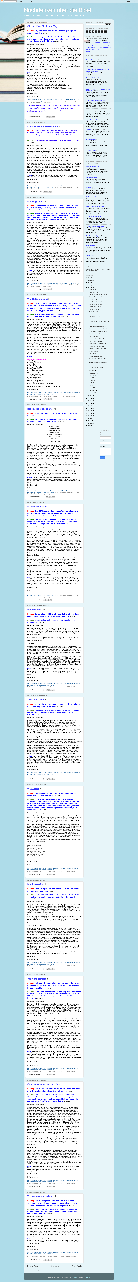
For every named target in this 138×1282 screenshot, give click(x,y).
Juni (90, 380)
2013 (89, 415)
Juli (90, 378)
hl (43, 26)
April (90, 385)
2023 (89, 285)
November (92, 292)
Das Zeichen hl (93, 336)
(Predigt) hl (98, 89)
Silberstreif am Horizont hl (96, 346)
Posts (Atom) (38, 1270)
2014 (89, 413)
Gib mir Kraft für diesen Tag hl (98, 294)
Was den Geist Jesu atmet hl (97, 348)
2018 (89, 403)
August (91, 375)
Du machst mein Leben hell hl (98, 329)
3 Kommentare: (33, 191)
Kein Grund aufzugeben (96, 356)
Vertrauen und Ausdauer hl (97, 324)
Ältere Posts (77, 1266)
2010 (89, 423)
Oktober (92, 370)
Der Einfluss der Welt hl (96, 334)
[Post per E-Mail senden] (43, 116)
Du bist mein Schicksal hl (96, 341)
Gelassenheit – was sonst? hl (97, 326)
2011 (89, 420)
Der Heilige (92, 353)
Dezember (92, 289)
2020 (89, 398)
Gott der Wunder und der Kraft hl (99, 321)
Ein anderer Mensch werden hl (98, 331)
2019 (89, 401)
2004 (89, 425)
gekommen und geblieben (97, 367)
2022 (89, 287)
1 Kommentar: (33, 289)
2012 (89, 418)
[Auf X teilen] (50, 117)
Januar (91, 393)
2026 (89, 277)
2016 (89, 408)
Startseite (55, 1266)
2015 (89, 410)
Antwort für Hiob (94, 365)
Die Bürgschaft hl (94, 299)
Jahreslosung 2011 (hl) (95, 129)
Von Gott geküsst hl (95, 319)
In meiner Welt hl (94, 351)
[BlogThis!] (49, 117)
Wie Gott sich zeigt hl (95, 301)
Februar (92, 390)
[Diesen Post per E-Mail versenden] (47, 117)
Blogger (88, 1277)
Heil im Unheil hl (94, 309)
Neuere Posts (32, 1266)
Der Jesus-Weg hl (94, 316)
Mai (90, 383)
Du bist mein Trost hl (95, 306)
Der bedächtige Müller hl (96, 339)
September (92, 373)
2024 (89, 282)
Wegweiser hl (93, 314)
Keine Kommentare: (35, 116)
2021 (89, 396)
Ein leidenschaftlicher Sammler (98, 362)
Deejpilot (74, 1277)
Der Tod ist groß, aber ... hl (97, 304)
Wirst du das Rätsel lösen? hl (97, 343)
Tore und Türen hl (94, 311)
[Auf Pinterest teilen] (54, 117)
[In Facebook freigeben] (52, 117)
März (91, 388)
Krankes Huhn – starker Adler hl (98, 296)
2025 (89, 280)
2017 (89, 405)
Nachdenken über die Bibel (57, 10)
